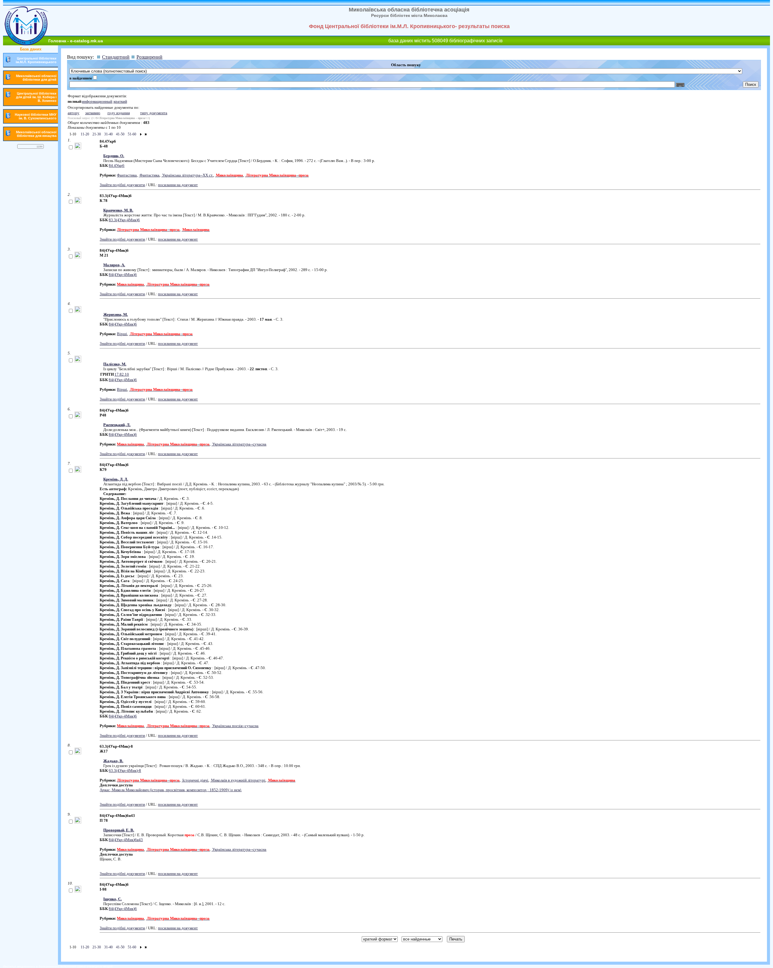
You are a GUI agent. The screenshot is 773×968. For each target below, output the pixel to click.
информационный (97, 101)
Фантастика (127, 175)
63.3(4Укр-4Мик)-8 (125, 770)
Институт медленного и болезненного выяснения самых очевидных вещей (58, 966)
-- (277, 175)
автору (73, 113)
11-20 (84, 134)
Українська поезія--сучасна (234, 726)
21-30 (96, 134)
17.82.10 (121, 374)
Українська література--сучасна (238, 444)
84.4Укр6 (116, 165)
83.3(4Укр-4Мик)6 (124, 220)
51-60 (131, 134)
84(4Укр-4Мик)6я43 (126, 839)
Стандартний (116, 57)
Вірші (122, 334)
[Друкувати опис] (78, 148)
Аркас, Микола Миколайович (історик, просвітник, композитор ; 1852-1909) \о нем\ (171, 790)
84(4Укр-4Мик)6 (123, 274)
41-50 (119, 134)
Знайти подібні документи (122, 185)
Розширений (149, 57)
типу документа (153, 113)
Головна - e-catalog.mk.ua (75, 40)
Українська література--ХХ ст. (187, 175)
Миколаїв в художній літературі (237, 780)
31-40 (108, 134)
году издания (118, 113)
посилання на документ (178, 185)
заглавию (92, 113)
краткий (120, 101)
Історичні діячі (194, 780)
